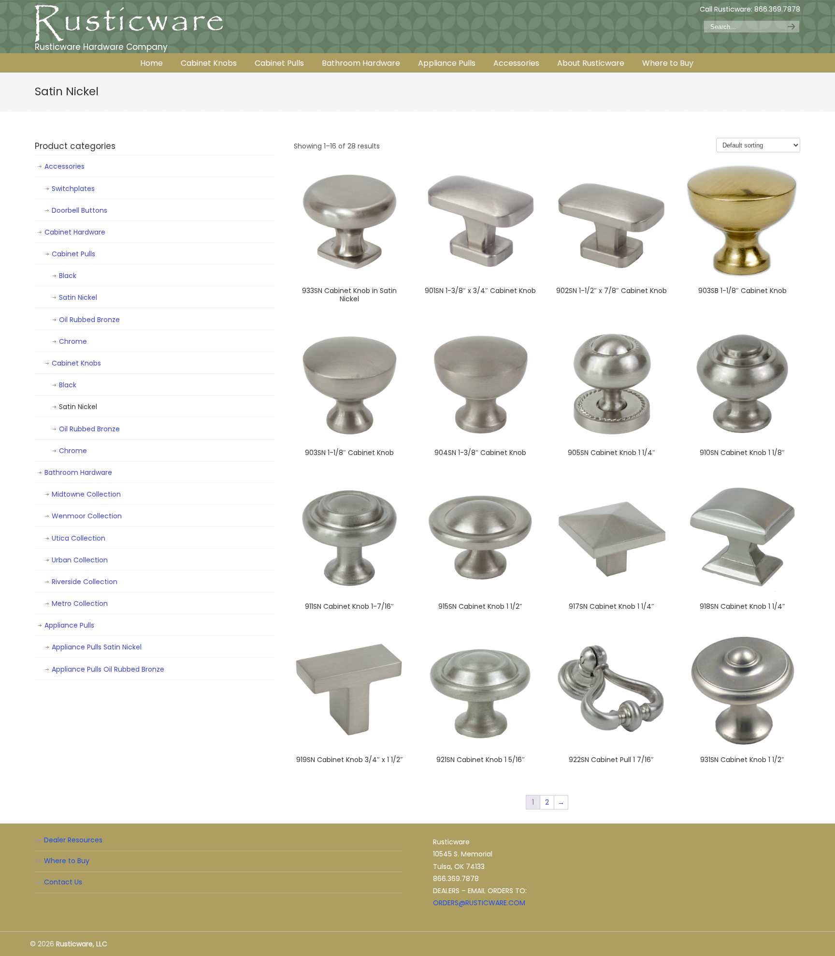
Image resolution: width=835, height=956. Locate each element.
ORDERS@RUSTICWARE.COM (479, 903)
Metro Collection (80, 603)
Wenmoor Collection (87, 516)
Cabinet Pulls (73, 254)
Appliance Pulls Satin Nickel (97, 647)
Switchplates (73, 188)
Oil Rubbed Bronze (89, 319)
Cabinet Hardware (74, 232)
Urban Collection (80, 560)
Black (67, 275)
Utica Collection (78, 538)
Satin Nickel (78, 297)
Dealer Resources (73, 840)
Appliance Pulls (69, 625)
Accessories (64, 166)
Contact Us (63, 882)
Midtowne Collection (86, 494)
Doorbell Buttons (79, 210)
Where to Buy (66, 861)
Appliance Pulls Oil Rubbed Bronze (108, 669)
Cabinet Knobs (76, 363)
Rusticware (129, 23)
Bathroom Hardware (78, 472)
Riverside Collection (84, 582)
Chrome (73, 341)
